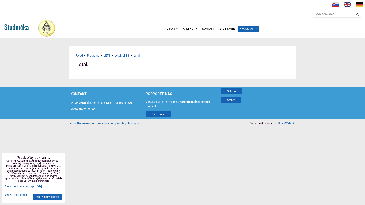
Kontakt (208, 28)
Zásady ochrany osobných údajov (118, 123)
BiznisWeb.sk (286, 123)
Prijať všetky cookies (47, 197)
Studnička (16, 27)
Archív (231, 100)
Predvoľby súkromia (81, 123)
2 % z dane (227, 28)
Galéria (231, 91)
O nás (171, 28)
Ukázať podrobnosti (16, 194)
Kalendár (190, 28)
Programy (247, 28)
